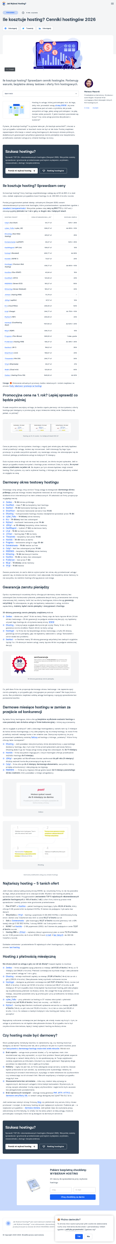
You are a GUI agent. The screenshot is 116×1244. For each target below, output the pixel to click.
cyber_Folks (9, 228)
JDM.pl (7, 300)
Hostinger (8, 264)
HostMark (8, 278)
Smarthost (9, 353)
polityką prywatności (74, 1229)
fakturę (34, 737)
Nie (88, 1236)
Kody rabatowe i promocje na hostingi (26, 386)
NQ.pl (7, 331)
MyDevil (8, 317)
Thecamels (9, 359)
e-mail (48, 935)
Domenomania (10, 242)
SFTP (60, 1093)
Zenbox (7, 375)
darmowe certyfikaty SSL (17, 1096)
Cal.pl (7, 223)
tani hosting (15, 947)
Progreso (8, 336)
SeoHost (8, 347)
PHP (55, 1093)
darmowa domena (32, 1108)
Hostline (8, 272)
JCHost (7, 295)
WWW (51, 622)
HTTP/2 (66, 1093)
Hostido (8, 259)
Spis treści (9, 94)
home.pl (8, 253)
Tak (79, 1236)
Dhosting (8, 234)
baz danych (58, 935)
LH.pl (8, 531)
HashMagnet (9, 248)
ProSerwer (9, 342)
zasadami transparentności (14, 208)
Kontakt (95, 108)
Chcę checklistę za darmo (73, 1197)
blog (39, 1102)
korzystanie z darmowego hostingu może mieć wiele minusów (33, 1048)
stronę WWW (60, 105)
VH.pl (7, 364)
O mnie (86, 108)
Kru (6, 306)
